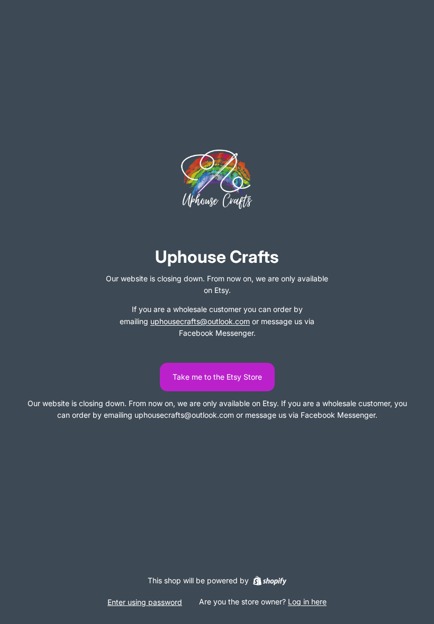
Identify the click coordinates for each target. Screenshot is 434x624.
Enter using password (144, 602)
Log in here (307, 601)
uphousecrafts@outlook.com (200, 321)
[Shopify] (269, 580)
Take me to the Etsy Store (217, 376)
